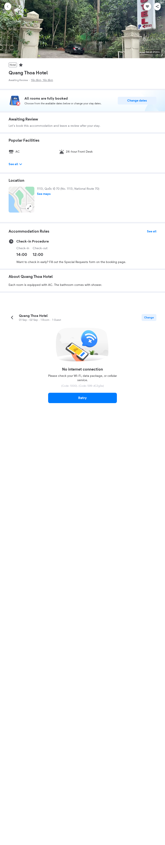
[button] (21, 200)
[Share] (157, 6)
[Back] (7, 6)
